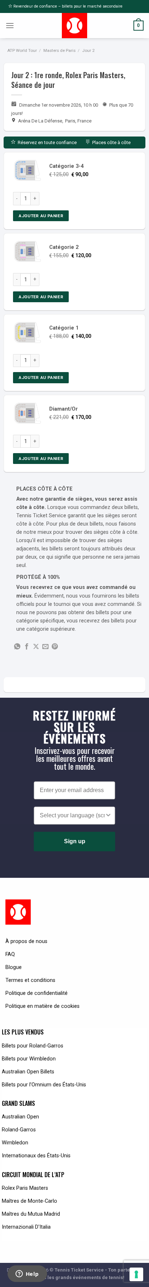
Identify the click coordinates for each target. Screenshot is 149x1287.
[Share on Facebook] (27, 647)
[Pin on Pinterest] (55, 647)
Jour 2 (88, 50)
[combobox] (72, 816)
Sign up (74, 842)
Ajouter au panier (40, 215)
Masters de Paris (59, 50)
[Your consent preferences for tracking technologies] (136, 1274)
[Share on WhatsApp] (17, 647)
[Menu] (9, 26)
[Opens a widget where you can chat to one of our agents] (27, 1274)
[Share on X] (36, 647)
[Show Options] (108, 816)
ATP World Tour (22, 50)
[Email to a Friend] (45, 647)
